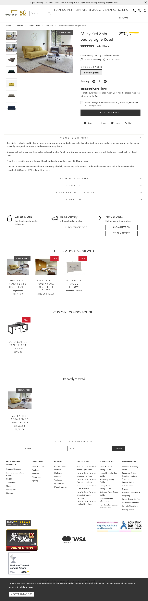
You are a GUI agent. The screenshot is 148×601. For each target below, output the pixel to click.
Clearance (36, 477)
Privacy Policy (128, 509)
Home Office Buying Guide (108, 474)
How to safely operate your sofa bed (109, 506)
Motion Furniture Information (106, 500)
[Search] (49, 13)
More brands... (60, 486)
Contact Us (10, 482)
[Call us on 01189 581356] (135, 10)
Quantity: (85, 81)
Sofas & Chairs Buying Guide (106, 468)
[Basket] (145, 10)
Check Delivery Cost (89, 55)
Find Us (9, 479)
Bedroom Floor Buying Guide (109, 493)
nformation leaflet (89, 96)
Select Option (91, 72)
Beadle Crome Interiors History (15, 474)
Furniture (35, 470)
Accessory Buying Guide (107, 481)
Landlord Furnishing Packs (130, 468)
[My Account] (140, 10)
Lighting (35, 480)
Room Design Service (131, 499)
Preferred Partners (13, 469)
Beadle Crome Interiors (60, 468)
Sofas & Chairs (38, 466)
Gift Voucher (127, 485)
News (8, 486)
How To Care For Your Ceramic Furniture (86, 481)
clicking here (26, 586)
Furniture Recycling (92, 59)
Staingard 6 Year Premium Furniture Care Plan (129, 476)
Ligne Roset (59, 483)
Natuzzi (57, 476)
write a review (121, 233)
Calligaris (58, 473)
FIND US (123, 17)
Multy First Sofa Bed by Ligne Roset (18, 283)
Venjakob (58, 479)
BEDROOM (95, 9)
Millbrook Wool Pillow (74, 283)
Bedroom (35, 473)
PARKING (123, 9)
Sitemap (9, 492)
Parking (125, 489)
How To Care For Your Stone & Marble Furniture (86, 495)
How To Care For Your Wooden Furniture (86, 474)
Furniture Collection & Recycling (131, 494)
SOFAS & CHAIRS (63, 9)
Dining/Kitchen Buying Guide (106, 487)
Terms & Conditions (130, 505)
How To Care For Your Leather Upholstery (86, 503)
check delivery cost (76, 227)
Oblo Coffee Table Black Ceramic (18, 345)
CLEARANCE (109, 9)
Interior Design (128, 482)
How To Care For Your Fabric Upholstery (86, 468)
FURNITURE (80, 9)
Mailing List (10, 489)
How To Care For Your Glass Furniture (86, 487)
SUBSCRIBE (118, 448)
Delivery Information (130, 502)
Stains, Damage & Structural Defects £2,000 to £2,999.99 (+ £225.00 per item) (111, 104)
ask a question (121, 227)
